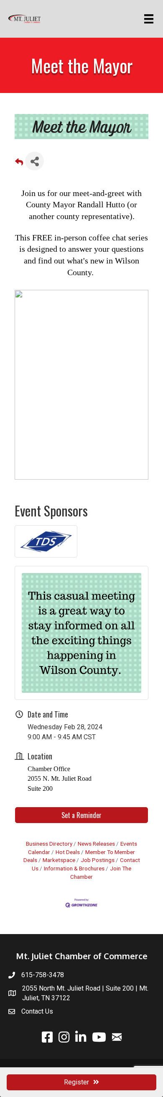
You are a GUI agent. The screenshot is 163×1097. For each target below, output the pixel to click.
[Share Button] (34, 161)
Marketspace (59, 860)
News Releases (96, 843)
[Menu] (150, 18)
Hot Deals (68, 852)
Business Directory (49, 843)
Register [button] (76, 1082)
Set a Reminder (81, 815)
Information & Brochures (74, 868)
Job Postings (98, 860)
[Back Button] (19, 163)
